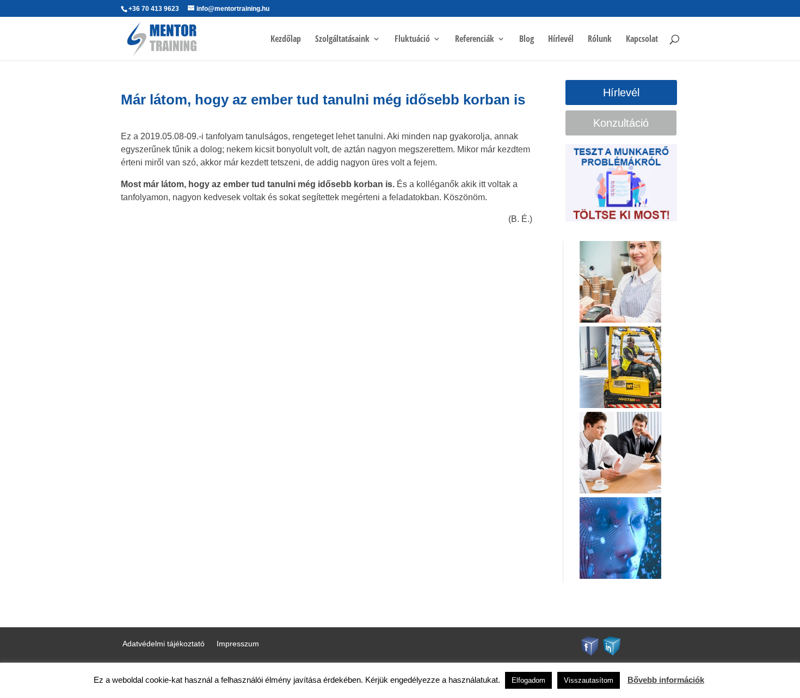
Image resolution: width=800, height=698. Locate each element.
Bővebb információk (665, 679)
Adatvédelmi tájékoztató (163, 644)
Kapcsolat (642, 40)
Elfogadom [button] (528, 680)
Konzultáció (621, 123)
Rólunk (600, 40)
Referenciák (474, 40)
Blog (526, 40)
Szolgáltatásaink (342, 40)
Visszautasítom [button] (588, 680)
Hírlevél (561, 40)
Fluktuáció (412, 40)
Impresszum (238, 644)
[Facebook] (590, 645)
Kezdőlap (285, 40)
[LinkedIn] (611, 645)
